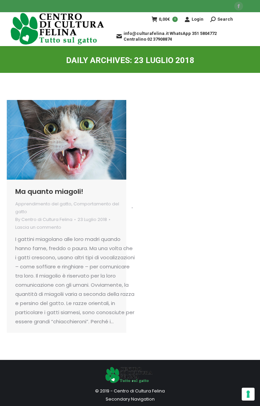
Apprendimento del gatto (43, 204)
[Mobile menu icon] (246, 29)
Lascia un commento (38, 227)
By (43, 219)
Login (197, 19)
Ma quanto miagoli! (49, 191)
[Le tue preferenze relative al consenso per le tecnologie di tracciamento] (248, 394)
